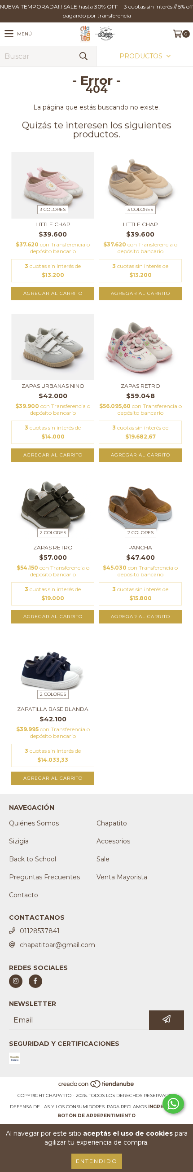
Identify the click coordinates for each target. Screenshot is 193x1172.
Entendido (97, 1161)
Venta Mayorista (121, 877)
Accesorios (113, 841)
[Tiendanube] (96, 1086)
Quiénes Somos (34, 823)
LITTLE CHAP (52, 224)
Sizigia (19, 841)
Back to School (32, 859)
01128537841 (40, 931)
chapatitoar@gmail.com (57, 945)
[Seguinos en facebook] (35, 981)
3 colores (53, 209)
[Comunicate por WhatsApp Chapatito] (173, 1104)
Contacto (23, 895)
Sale (103, 859)
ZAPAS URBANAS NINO (53, 385)
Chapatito (111, 823)
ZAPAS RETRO (140, 385)
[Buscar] (83, 56)
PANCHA (140, 547)
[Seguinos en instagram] (15, 981)
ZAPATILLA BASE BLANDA (52, 709)
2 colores (53, 533)
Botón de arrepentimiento (96, 1116)
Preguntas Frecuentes (44, 877)
